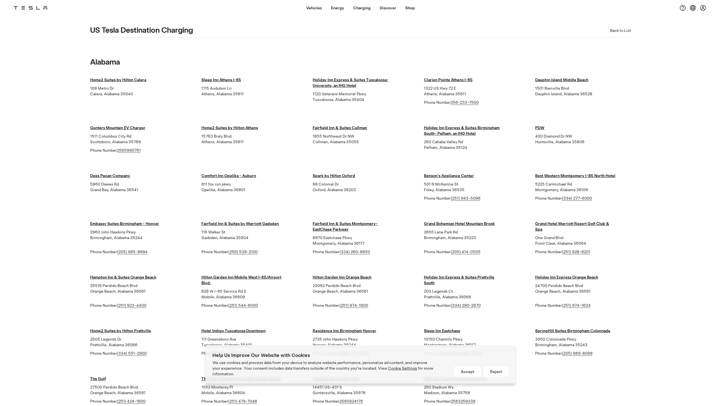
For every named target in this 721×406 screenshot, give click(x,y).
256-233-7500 (465, 102)
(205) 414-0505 (465, 252)
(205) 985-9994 (132, 252)
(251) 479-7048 (242, 401)
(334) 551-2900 (132, 353)
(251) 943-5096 (465, 198)
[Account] (702, 7)
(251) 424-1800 (131, 401)
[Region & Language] (692, 7)
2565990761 (129, 150)
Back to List (620, 30)
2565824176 (351, 401)
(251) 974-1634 (576, 305)
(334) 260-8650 (354, 252)
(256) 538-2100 (243, 252)
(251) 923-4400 (131, 305)
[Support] (682, 7)
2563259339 (463, 401)
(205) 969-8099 (577, 353)
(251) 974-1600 (353, 305)
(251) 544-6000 (243, 305)
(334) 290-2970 (466, 305)
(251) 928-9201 (576, 252)
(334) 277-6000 (577, 198)
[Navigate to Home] (30, 8)
